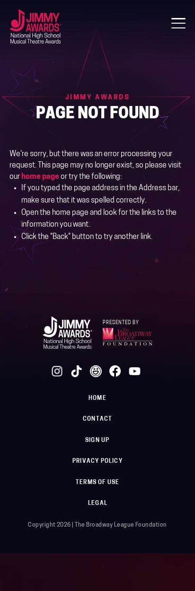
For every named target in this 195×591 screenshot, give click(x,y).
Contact (97, 419)
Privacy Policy (97, 461)
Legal (97, 503)
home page (40, 177)
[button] (178, 23)
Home (97, 398)
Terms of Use (97, 482)
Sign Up (97, 440)
